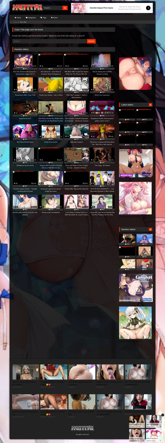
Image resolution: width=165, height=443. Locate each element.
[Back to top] (158, 436)
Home (19, 17)
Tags (44, 17)
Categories (32, 17)
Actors (55, 17)
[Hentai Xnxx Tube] (27, 8)
